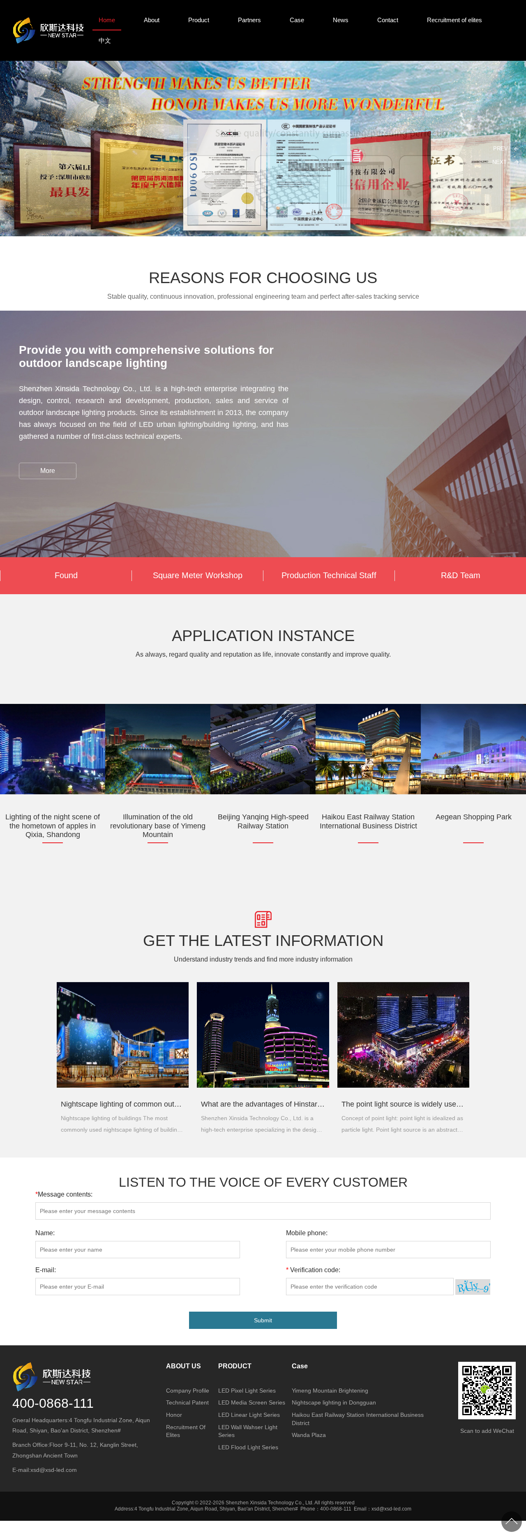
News (340, 19)
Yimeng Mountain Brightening (330, 1390)
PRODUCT (234, 1366)
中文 (105, 40)
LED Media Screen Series (251, 1402)
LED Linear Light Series (249, 1414)
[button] (502, 162)
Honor (174, 1414)
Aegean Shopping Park (474, 817)
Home (107, 19)
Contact (387, 19)
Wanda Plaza (309, 1435)
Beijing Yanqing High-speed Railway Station (263, 821)
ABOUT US (183, 1366)
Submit (263, 1320)
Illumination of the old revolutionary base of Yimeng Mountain (157, 821)
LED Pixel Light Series (247, 1390)
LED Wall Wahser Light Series (247, 1431)
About (151, 19)
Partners (249, 19)
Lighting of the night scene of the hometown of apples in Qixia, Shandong (52, 821)
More (47, 470)
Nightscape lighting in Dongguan (334, 1402)
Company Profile (187, 1390)
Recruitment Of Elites (185, 1431)
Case (297, 19)
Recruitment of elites (454, 19)
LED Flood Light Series (248, 1447)
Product (198, 19)
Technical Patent (187, 1402)
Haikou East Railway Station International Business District (368, 821)
